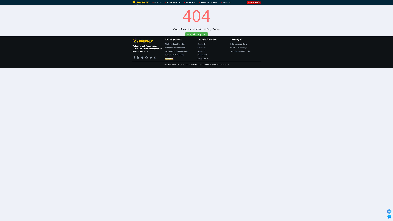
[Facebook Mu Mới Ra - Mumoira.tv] (134, 57)
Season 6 (201, 51)
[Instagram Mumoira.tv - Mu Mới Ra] (146, 57)
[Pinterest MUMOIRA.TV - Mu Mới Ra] (142, 57)
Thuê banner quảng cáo (240, 51)
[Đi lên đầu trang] (389, 211)
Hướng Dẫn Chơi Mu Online (176, 51)
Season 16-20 (203, 58)
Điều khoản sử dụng (238, 44)
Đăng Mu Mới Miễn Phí (174, 55)
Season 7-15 (202, 55)
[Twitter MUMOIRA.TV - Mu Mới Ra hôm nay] (151, 57)
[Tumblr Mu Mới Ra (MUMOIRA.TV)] (154, 57)
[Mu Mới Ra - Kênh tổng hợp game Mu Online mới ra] (138, 57)
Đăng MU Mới (254, 2)
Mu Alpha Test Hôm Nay (175, 47)
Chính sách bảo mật (238, 47)
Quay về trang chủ (196, 34)
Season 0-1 (202, 44)
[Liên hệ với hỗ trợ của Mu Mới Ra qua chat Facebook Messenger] (389, 217)
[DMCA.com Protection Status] (180, 58)
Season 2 (201, 47)
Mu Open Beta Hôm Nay (175, 44)
